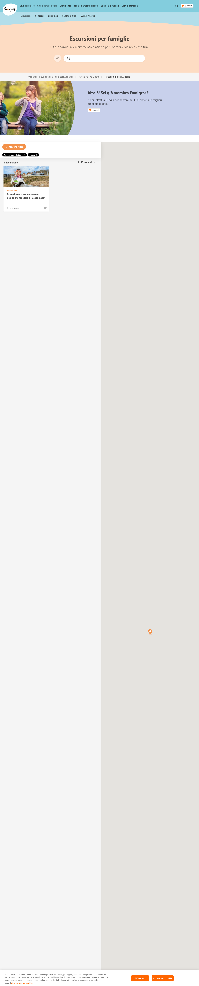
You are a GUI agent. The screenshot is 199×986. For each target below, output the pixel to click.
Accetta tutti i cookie (162, 978)
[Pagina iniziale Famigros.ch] (10, 9)
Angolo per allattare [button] (13, 155)
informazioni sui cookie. (22, 983)
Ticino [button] (32, 155)
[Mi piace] (45, 208)
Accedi (189, 6)
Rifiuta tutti (140, 978)
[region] (99, 978)
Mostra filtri (16, 147)
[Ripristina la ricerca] (140, 58)
